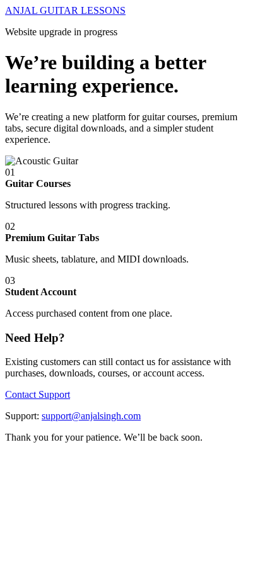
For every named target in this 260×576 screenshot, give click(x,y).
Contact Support (37, 394)
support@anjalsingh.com (91, 415)
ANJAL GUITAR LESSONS (65, 10)
